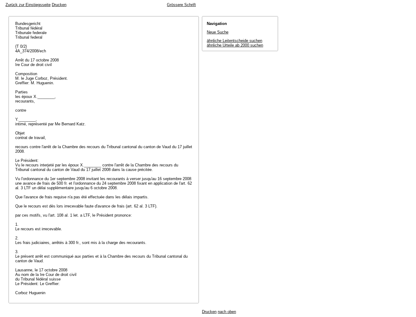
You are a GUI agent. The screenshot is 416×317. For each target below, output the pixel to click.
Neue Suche (217, 32)
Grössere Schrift (181, 4)
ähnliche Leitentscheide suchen (234, 40)
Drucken (59, 4)
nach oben (227, 311)
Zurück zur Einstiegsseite (28, 4)
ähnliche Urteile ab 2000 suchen (235, 45)
